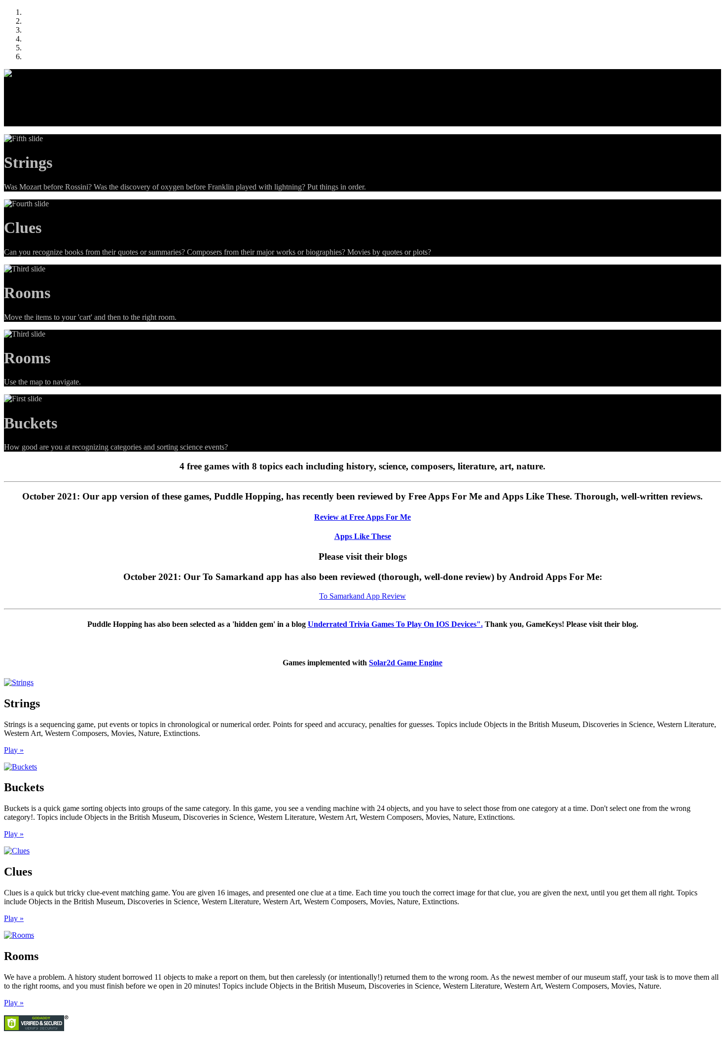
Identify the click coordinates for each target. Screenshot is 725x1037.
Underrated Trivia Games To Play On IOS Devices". (395, 624)
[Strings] (19, 682)
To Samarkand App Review (362, 596)
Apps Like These (362, 536)
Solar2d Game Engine (405, 662)
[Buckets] (20, 767)
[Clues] (17, 850)
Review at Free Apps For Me (362, 517)
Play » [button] (14, 750)
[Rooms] (19, 935)
